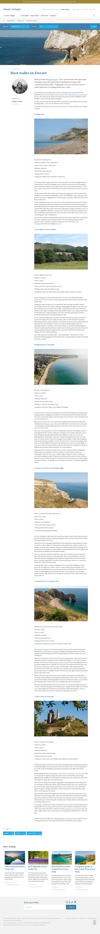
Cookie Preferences (92, 918)
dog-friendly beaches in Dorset (49, 651)
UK (41, 26)
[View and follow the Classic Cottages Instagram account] (67, 902)
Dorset (20, 833)
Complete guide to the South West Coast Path (85, 869)
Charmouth (69, 197)
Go (94, 26)
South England (36, 918)
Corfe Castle (75, 773)
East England (6, 920)
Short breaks (25, 15)
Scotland (12, 920)
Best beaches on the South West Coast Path (61, 869)
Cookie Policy (82, 918)
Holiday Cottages (21, 918)
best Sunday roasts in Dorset (60, 662)
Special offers (35, 15)
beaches (74, 92)
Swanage (53, 454)
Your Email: (28, 907)
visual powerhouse (42, 649)
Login (92, 9)
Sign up (72, 907)
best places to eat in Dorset (73, 809)
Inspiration (53, 15)
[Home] (3, 20)
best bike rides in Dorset (59, 106)
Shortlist (84, 9)
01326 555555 (65, 9)
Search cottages (10, 15)
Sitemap (68, 918)
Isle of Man (18, 920)
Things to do (15, 26)
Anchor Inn (81, 212)
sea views (58, 224)
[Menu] (94, 15)
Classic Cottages (8, 918)
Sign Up (75, 9)
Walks (8, 833)
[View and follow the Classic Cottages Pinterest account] (75, 902)
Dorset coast (52, 79)
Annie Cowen (34, 833)
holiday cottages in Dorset (68, 818)
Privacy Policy (74, 918)
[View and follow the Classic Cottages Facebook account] (69, 902)
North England (56, 918)
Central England (49, 918)
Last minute (44, 15)
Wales (42, 918)
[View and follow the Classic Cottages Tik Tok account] (72, 902)
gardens (56, 95)
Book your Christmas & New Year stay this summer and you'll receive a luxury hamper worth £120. (49, 1)
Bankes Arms (49, 424)
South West (29, 918)
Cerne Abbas (60, 330)
